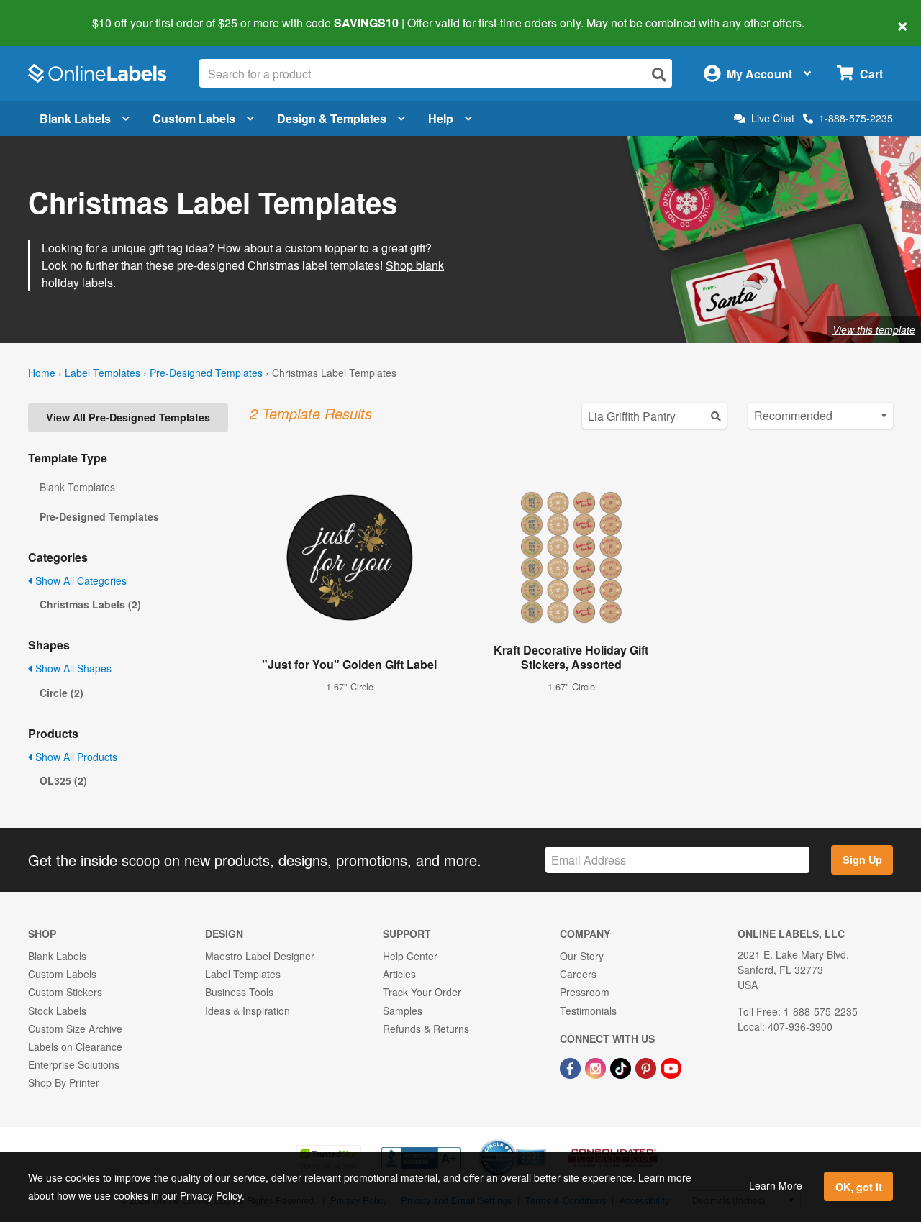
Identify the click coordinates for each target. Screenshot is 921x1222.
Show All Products (74, 756)
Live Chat (772, 118)
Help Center (410, 956)
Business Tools (239, 992)
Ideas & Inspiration (247, 1010)
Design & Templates (331, 118)
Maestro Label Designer (259, 956)
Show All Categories (79, 580)
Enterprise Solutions (73, 1064)
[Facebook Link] (572, 1066)
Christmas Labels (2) (90, 604)
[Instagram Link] (597, 1066)
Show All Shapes (72, 668)
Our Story (582, 956)
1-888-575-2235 (856, 118)
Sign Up (862, 859)
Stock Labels (57, 1010)
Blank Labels (75, 118)
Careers (578, 974)
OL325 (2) (63, 780)
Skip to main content (52, 13)
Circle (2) (61, 692)
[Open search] (659, 74)
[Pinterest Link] (647, 1066)
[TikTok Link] (622, 1066)
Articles (399, 974)
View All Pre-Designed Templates (128, 417)
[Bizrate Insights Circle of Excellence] (541, 1140)
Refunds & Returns (426, 1028)
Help (440, 118)
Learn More (775, 1185)
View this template (873, 329)
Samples (402, 1010)
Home (41, 372)
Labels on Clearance (75, 1046)
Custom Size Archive (75, 1028)
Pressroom (584, 992)
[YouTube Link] (671, 1066)
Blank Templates (77, 487)
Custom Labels (194, 118)
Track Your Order (422, 992)
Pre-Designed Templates (206, 372)
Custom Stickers (65, 992)
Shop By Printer (63, 1082)
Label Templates (102, 372)
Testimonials (588, 1010)
